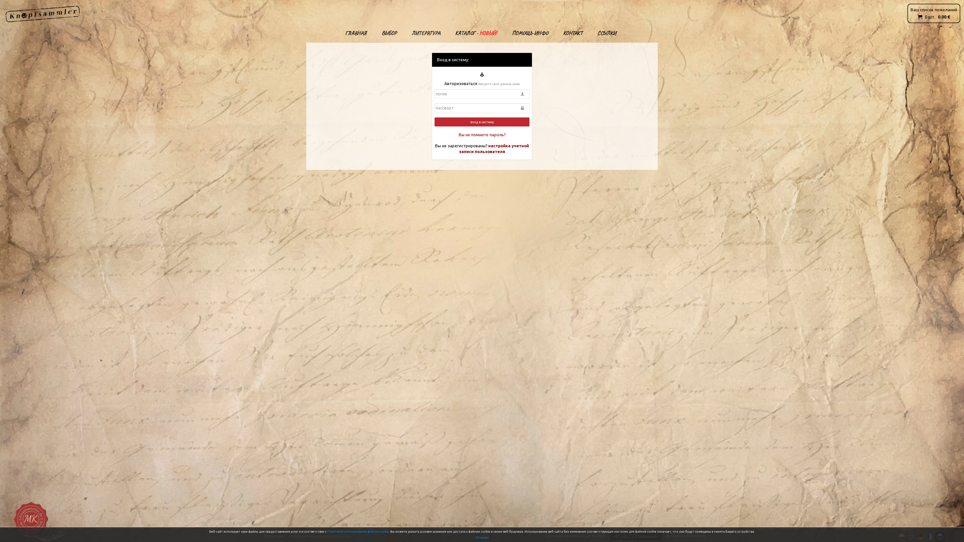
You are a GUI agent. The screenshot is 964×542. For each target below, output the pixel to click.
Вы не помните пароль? (482, 134)
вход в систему (482, 122)
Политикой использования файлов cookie (358, 531)
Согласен (482, 537)
